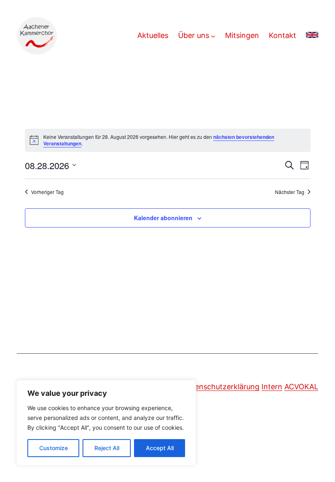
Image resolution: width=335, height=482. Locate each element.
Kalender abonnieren (163, 218)
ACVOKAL (301, 386)
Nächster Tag (289, 192)
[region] (106, 423)
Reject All (106, 447)
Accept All (160, 447)
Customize (53, 447)
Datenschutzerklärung (221, 386)
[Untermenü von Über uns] (213, 35)
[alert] (167, 140)
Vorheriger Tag (47, 192)
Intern (271, 386)
